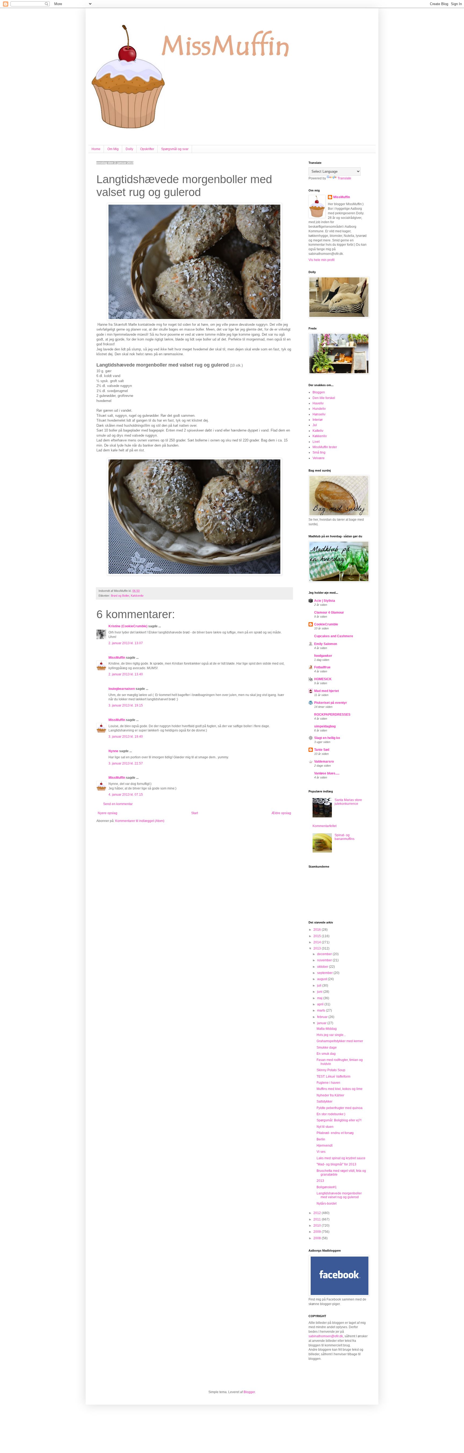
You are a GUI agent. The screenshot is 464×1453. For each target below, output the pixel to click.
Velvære (319, 458)
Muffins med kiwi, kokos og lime (340, 1089)
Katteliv (318, 431)
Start (194, 813)
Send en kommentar (118, 804)
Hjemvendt (324, 1145)
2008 (317, 1238)
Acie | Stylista (324, 601)
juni (320, 992)
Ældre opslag (281, 813)
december (325, 954)
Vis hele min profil (322, 260)
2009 (317, 1232)
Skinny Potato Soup (331, 1070)
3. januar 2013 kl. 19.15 (125, 705)
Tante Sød (321, 750)
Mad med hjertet (326, 691)
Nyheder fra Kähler (330, 1095)
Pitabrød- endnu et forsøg (335, 1133)
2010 (317, 1225)
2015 (317, 936)
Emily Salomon (325, 644)
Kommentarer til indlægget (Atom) (139, 821)
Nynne (113, 751)
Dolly (129, 149)
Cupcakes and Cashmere (333, 636)
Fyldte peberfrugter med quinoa (340, 1108)
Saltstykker (324, 1101)
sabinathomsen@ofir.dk (326, 1336)
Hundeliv (319, 409)
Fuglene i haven (328, 1083)
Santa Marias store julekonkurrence (348, 802)
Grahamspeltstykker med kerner (340, 1041)
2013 (317, 948)
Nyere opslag (107, 813)
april (320, 1004)
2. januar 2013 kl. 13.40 (125, 674)
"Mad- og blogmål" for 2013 (336, 1164)
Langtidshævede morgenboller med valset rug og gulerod (339, 1195)
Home (96, 149)
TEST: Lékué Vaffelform (333, 1076)
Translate (344, 178)
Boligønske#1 (327, 1187)
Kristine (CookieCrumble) (127, 626)
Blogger (249, 1392)
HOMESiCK (323, 679)
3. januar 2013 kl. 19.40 (125, 736)
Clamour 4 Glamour (329, 612)
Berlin (321, 1139)
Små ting (319, 452)
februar (322, 1017)
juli (319, 985)
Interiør (318, 420)
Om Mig (113, 149)
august (322, 979)
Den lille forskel (324, 398)
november (325, 960)
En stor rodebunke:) (331, 1114)
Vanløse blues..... (326, 773)
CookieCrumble (326, 624)
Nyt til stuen (325, 1127)
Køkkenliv (137, 595)
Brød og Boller (120, 595)
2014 (317, 942)
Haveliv (318, 403)
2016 (317, 930)
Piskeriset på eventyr (330, 703)
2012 (317, 1213)
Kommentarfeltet (324, 826)
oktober (323, 967)
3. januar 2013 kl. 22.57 (125, 763)
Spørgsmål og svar (175, 149)
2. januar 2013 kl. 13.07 (125, 643)
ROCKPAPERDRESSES (332, 714)
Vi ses (321, 1152)
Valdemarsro (324, 761)
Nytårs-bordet (326, 1203)
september (325, 973)
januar (322, 1023)
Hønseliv (319, 414)
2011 (317, 1219)
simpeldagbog (325, 726)
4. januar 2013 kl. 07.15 (125, 794)
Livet (316, 442)
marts (321, 1010)
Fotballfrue (322, 667)
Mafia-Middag (327, 1029)
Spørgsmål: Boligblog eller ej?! (339, 1120)
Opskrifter (147, 149)
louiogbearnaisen (121, 689)
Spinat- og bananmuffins (344, 837)
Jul (315, 425)
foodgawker (323, 656)
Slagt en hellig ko (327, 738)
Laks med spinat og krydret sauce (341, 1158)
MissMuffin (116, 658)
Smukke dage (327, 1047)
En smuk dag (326, 1054)
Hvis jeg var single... (331, 1035)
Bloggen (319, 392)
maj (320, 998)
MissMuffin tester (325, 447)
